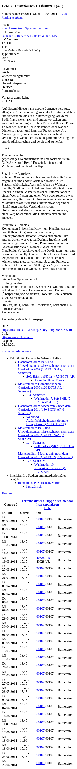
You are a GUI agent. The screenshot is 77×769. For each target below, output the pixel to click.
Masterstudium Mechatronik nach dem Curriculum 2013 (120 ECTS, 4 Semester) (45, 455)
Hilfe (47, 508)
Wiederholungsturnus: (16, 76)
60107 (40, 519)
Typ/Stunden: (10, 54)
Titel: (5, 46)
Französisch (34, 486)
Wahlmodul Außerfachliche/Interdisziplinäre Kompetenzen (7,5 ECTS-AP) (47, 420)
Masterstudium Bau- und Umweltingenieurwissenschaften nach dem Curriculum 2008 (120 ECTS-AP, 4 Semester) (46, 433)
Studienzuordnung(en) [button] (16, 351)
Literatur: (8, 301)
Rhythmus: (9, 68)
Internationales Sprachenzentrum (39, 482)
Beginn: (7, 341)
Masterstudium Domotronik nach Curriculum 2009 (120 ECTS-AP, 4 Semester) (41, 387)
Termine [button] (7, 493)
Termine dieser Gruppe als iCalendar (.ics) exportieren (47, 502)
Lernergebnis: (11, 90)
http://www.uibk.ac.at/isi (17, 337)
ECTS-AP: (9, 61)
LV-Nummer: (10, 39)
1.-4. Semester (35, 395)
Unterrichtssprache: (14, 83)
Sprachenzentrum (13, 28)
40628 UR (43, 558)
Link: (5, 333)
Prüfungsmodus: (12, 283)
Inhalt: (6, 148)
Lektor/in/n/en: (11, 32)
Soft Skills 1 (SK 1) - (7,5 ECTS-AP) (50, 376)
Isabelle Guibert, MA (15, 35)
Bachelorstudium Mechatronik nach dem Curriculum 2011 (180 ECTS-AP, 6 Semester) (44, 409)
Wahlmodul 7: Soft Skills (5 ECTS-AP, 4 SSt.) (52, 400)
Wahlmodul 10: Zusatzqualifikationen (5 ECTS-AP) (50, 468)
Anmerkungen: (11, 312)
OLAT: (6, 326)
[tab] (38, 351)
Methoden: (9, 275)
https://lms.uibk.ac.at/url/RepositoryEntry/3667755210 (37, 330)
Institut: (6, 24)
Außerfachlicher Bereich (50, 380)
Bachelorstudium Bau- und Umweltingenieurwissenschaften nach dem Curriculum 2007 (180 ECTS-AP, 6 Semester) (46, 367)
